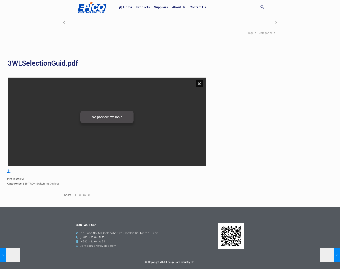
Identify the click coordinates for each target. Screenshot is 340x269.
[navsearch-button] (262, 7)
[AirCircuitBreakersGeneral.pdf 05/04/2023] (330, 255)
